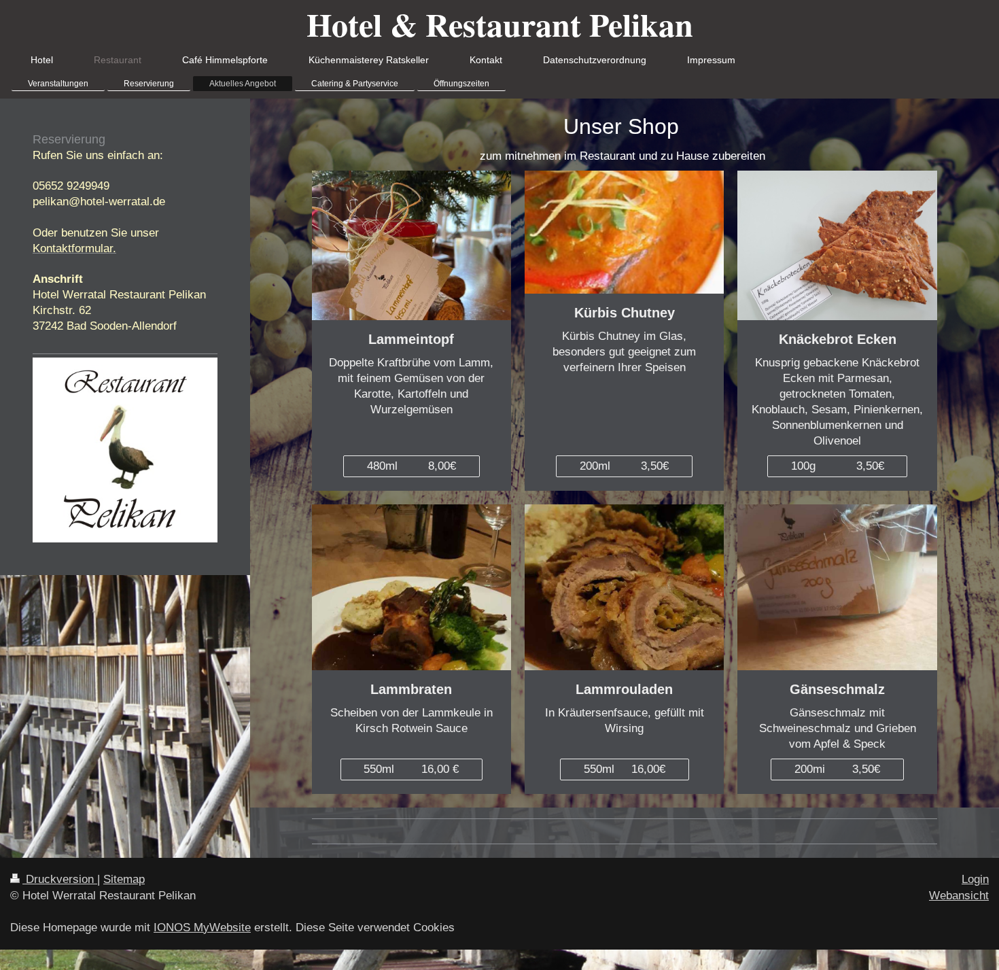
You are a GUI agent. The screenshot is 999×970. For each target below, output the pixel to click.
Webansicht (959, 895)
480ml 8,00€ (411, 466)
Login (975, 879)
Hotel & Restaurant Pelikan (499, 24)
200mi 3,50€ (837, 769)
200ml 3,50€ (624, 466)
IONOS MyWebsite (202, 927)
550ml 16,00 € (411, 769)
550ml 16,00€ (624, 769)
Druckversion (59, 879)
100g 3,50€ (837, 466)
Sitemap (124, 879)
